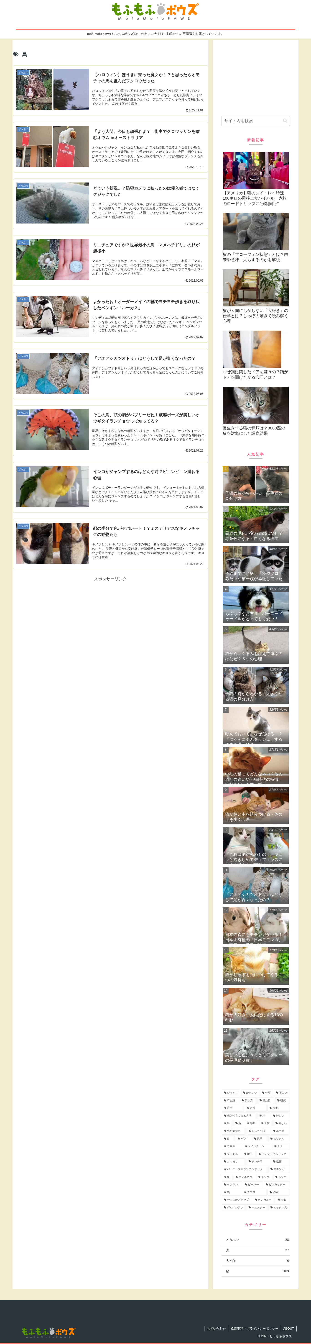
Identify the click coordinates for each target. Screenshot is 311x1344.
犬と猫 (257, 1260)
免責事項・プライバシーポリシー (254, 1328)
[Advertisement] (110, 615)
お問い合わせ (216, 1328)
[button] (285, 120)
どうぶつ (257, 1239)
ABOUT (288, 1328)
